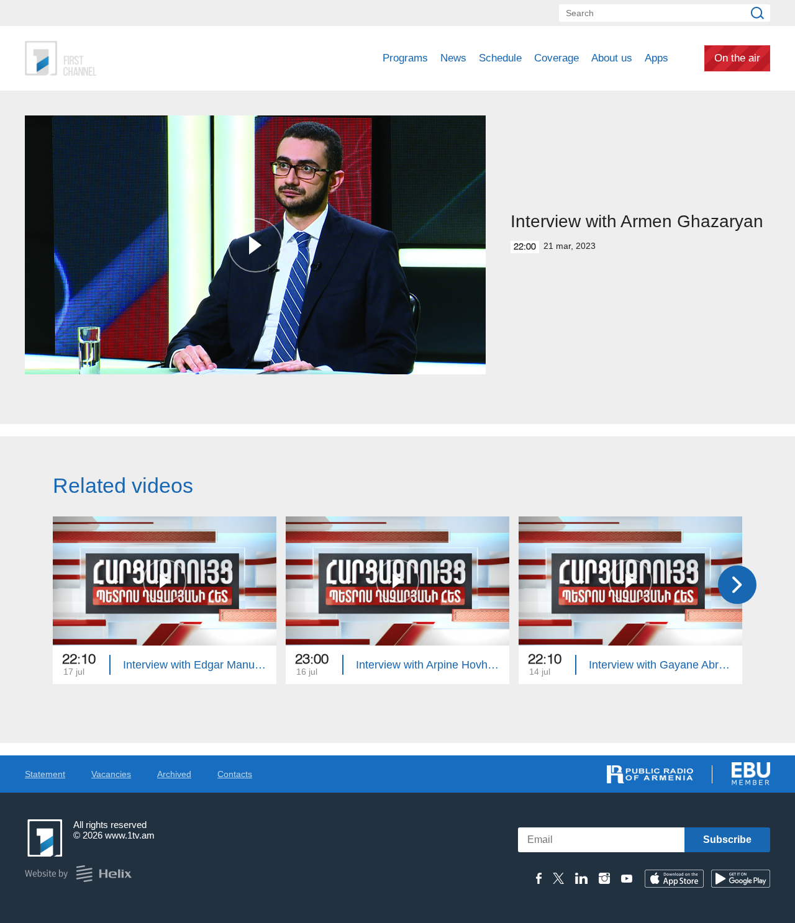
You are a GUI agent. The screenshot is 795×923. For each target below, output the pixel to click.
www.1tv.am (130, 835)
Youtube (626, 878)
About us (611, 58)
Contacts (234, 774)
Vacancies (111, 774)
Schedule (500, 58)
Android (740, 879)
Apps (656, 58)
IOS (674, 879)
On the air (737, 58)
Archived (174, 774)
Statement (45, 774)
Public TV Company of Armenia (112, 58)
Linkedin (581, 878)
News (453, 58)
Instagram (604, 878)
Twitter (558, 878)
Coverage (556, 58)
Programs (405, 58)
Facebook (539, 878)
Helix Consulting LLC (78, 873)
